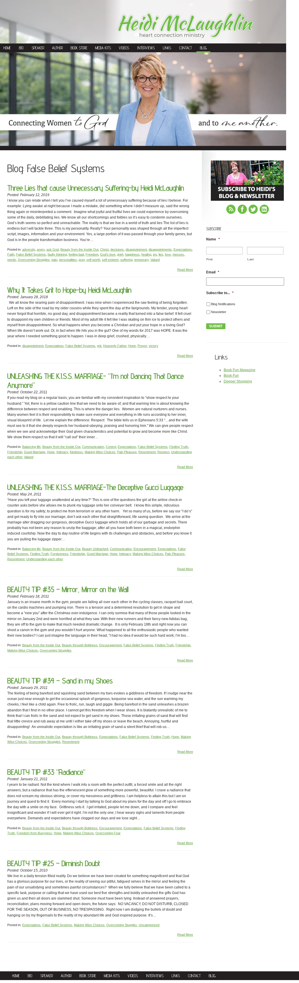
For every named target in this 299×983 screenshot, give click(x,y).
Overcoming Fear (108, 833)
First (209, 259)
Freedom (92, 254)
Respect (163, 452)
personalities (68, 259)
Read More (185, 269)
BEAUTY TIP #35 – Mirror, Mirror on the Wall (67, 589)
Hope (132, 346)
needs (11, 259)
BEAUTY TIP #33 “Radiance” (46, 771)
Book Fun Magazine (239, 370)
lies (161, 254)
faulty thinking (57, 254)
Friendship (14, 452)
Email (212, 272)
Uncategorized (149, 925)
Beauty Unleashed (95, 549)
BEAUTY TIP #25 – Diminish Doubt (53, 863)
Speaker (38, 48)
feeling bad (76, 254)
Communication (93, 446)
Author (57, 48)
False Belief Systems (31, 254)
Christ (104, 249)
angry (41, 249)
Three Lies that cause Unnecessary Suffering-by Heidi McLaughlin (95, 187)
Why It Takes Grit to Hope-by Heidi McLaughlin (69, 289)
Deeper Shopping (238, 381)
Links (167, 48)
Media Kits (103, 48)
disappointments (160, 249)
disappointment (136, 249)
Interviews (146, 48)
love (168, 254)
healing (146, 254)
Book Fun (231, 375)
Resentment (147, 452)
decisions (117, 249)
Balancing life (31, 446)
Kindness (76, 452)
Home (7, 48)
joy (155, 254)
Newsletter (218, 312)
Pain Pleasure (127, 452)
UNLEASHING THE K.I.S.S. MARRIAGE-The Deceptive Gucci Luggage (95, 487)
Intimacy (62, 452)
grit (99, 346)
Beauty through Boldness (80, 645)
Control (111, 446)
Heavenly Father (114, 346)
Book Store (79, 48)
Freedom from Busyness (34, 833)
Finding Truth (178, 446)
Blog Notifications (223, 304)
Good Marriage (34, 452)
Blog (203, 48)
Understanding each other (44, 559)
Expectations (182, 249)
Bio (21, 48)
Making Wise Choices (100, 452)
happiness (132, 254)
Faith (10, 254)
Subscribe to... (220, 293)
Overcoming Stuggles (121, 925)
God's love (107, 254)
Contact (185, 48)
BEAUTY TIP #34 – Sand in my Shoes (60, 680)
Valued (155, 259)
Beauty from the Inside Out (79, 249)
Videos (124, 48)
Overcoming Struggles (34, 259)
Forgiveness (59, 554)
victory (153, 346)
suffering (126, 259)
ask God (52, 249)
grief (120, 254)
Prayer (142, 346)
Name (213, 239)
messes (178, 254)
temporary (141, 259)
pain (54, 259)
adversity (28, 249)
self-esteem (110, 259)
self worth (93, 259)
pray (82, 259)
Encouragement (144, 549)
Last (250, 259)
